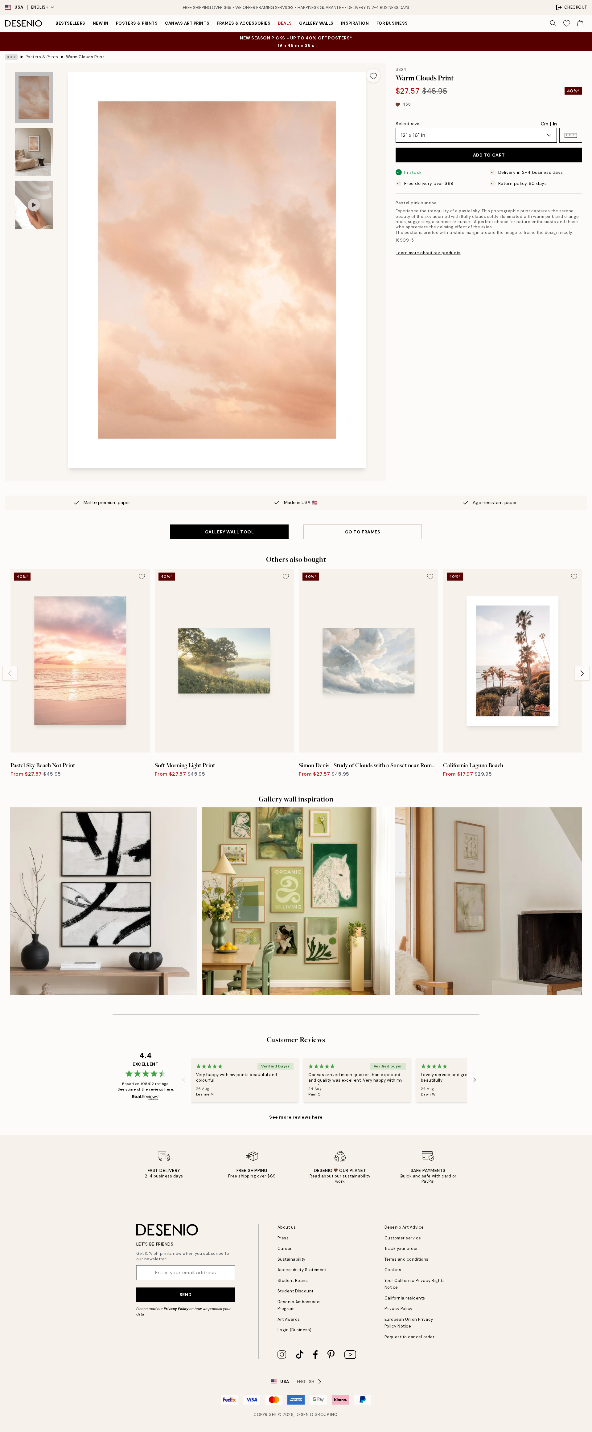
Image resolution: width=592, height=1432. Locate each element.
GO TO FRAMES (362, 532)
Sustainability (292, 1259)
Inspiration (355, 23)
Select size (407, 123)
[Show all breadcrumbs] (11, 57)
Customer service (402, 1238)
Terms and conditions (406, 1259)
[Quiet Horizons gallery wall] (488, 901)
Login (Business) (295, 1329)
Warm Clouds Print (85, 56)
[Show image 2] (34, 152)
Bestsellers (70, 23)
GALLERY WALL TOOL (229, 532)
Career (285, 1248)
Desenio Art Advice (404, 1227)
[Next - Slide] (582, 673)
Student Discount (296, 1291)
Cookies (392, 1269)
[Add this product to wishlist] (373, 75)
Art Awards (289, 1319)
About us (287, 1227)
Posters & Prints (137, 23)
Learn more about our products (428, 252)
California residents (404, 1298)
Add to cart (489, 155)
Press (283, 1238)
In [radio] (555, 124)
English (40, 7)
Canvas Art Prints (187, 23)
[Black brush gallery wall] (103, 901)
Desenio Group (312, 1414)
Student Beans (293, 1280)
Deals (285, 23)
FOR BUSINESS (392, 23)
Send (185, 1294)
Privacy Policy (176, 1308)
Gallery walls (316, 23)
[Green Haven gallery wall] (296, 901)
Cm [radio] (544, 124)
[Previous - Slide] (9, 673)
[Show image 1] (34, 97)
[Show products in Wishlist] (567, 23)
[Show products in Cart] (580, 23)
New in (101, 23)
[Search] (553, 23)
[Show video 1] (34, 205)
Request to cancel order (409, 1337)
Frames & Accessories (243, 23)
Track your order (401, 1248)
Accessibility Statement (302, 1269)
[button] (570, 135)
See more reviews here (296, 1117)
